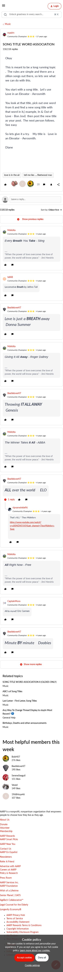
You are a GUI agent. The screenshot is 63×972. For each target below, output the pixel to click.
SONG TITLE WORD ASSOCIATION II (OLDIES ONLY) (30, 682)
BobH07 (16, 757)
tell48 (10, 277)
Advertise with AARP (10, 866)
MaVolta (11, 230)
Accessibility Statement (17, 922)
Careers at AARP (8, 870)
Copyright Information (17, 929)
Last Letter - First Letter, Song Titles (20, 701)
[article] (31, 248)
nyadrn (10, 33)
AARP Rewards (7, 836)
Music (8, 24)
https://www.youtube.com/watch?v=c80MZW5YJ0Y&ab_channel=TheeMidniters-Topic (32, 525)
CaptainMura (13, 601)
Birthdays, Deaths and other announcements (25, 723)
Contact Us (5, 849)
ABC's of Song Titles (12, 691)
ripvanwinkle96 (20, 508)
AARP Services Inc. (9, 882)
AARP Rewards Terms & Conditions (24, 925)
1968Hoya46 (18, 794)
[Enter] (5, 14)
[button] (3, 7)
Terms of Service (14, 918)
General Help (9, 718)
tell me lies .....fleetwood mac (38, 175)
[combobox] (31, 14)
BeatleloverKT (14, 308)
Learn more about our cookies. (35, 950)
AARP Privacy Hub (15, 915)
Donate (3, 824)
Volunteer (5, 828)
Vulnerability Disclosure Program (22, 932)
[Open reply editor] (31, 199)
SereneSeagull (18, 776)
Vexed (15, 785)
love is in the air (12, 175)
